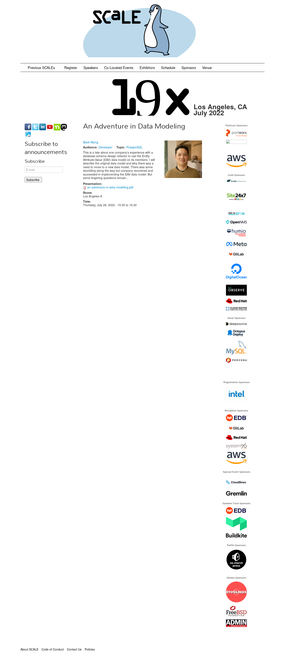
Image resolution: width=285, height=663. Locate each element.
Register (70, 67)
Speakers (90, 67)
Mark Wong (90, 142)
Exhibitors (147, 67)
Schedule (168, 67)
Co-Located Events (118, 67)
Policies (90, 649)
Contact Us (74, 649)
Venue (207, 67)
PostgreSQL (134, 147)
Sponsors (189, 67)
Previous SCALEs (42, 67)
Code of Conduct (53, 649)
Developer (105, 147)
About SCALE (29, 649)
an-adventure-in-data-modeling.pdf (110, 187)
